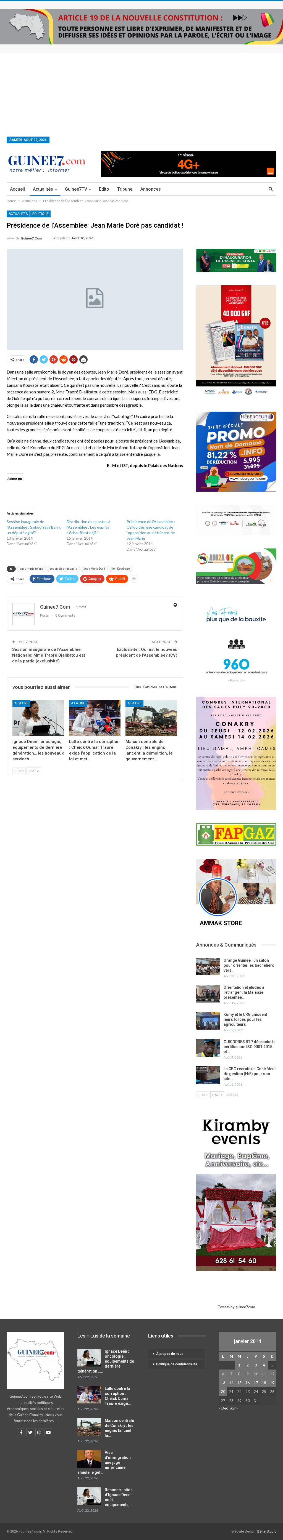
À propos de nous (170, 1354)
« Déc (223, 1408)
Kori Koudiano (120, 568)
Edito (104, 189)
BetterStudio (266, 1531)
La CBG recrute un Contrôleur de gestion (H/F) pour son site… (250, 1074)
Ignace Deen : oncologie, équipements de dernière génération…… (105, 1361)
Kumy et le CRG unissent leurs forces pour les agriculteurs (245, 1019)
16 (247, 1383)
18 (264, 1383)
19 (272, 1383)
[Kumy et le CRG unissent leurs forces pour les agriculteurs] (208, 1021)
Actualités (43, 189)
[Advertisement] (141, 94)
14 (231, 1383)
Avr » (234, 1408)
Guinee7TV (76, 189)
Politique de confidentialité (176, 1364)
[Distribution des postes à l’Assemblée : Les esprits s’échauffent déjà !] (97, 533)
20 (223, 1391)
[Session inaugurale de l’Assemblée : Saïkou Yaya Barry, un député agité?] (37, 533)
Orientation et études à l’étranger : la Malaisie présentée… (244, 992)
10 (256, 1374)
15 (239, 1383)
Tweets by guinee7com (236, 1307)
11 (264, 1374)
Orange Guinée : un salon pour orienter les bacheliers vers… (249, 965)
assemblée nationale (63, 568)
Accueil (17, 189)
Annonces (150, 189)
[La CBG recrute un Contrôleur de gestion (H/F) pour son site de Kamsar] (208, 1075)
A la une (21, 703)
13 (223, 1383)
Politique (40, 214)
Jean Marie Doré (94, 568)
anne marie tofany (31, 568)
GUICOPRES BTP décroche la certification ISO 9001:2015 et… (250, 1047)
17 (256, 1383)
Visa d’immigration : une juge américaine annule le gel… (105, 1462)
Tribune (124, 189)
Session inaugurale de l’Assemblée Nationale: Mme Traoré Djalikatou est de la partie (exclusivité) (48, 655)
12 (272, 1374)
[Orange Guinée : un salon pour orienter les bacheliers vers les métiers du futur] (208, 967)
